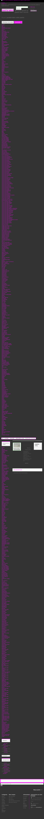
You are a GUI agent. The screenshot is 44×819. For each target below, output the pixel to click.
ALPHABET (4, 81)
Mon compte (12, 794)
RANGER (3, 382)
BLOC (3, 30)
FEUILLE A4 (4, 130)
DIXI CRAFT (4, 301)
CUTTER (3, 534)
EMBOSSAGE (4, 41)
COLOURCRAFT (4, 284)
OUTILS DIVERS (4, 535)
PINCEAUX (4, 123)
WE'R (3, 428)
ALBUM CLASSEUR (5, 110)
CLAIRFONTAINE (5, 279)
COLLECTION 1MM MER (6, 216)
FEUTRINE (3, 82)
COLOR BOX (4, 283)
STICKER (3, 74)
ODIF (2, 366)
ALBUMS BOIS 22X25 (5, 234)
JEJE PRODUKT (4, 330)
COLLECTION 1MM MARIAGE (7, 220)
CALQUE (3, 133)
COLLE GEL (4, 98)
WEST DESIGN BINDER (6, 431)
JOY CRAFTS (4, 331)
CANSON (3, 268)
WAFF (3, 426)
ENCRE (3, 46)
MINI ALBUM (4, 35)
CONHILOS (4, 286)
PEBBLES (3, 376)
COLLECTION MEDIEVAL (6, 194)
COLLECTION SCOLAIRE (6, 170)
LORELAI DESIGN (5, 347)
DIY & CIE (3, 302)
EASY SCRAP (4, 307)
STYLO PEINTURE (5, 118)
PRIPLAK (3, 29)
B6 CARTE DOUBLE (5, 138)
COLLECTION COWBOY (6, 198)
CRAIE (3, 120)
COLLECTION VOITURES (6, 174)
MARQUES (5, 740)
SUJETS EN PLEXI (5, 223)
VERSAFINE (4, 424)
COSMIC (3, 288)
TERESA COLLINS (5, 411)
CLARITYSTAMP (4, 280)
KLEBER (3, 336)
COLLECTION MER (5, 649)
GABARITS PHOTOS (5, 235)
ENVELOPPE (4, 142)
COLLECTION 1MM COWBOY (7, 222)
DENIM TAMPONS (5, 297)
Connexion (3, 2)
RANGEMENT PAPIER (5, 114)
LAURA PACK (4, 340)
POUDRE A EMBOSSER (6, 77)
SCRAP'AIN (4, 390)
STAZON (3, 403)
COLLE (3, 97)
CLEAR (3, 483)
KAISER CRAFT (4, 333)
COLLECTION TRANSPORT (6, 175)
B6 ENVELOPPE (4, 574)
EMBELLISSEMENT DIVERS (7, 84)
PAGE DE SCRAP (5, 369)
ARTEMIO (3, 255)
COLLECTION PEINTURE (6, 181)
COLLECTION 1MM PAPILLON (7, 205)
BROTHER (3, 266)
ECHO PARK (4, 308)
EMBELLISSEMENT (5, 67)
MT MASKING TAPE (5, 362)
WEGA (3, 430)
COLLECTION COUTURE (6, 197)
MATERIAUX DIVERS (5, 127)
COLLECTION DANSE (5, 160)
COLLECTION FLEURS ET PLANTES (8, 195)
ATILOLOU (3, 258)
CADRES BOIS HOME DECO (7, 225)
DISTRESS (4, 300)
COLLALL (3, 282)
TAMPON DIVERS (5, 486)
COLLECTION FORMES (6, 163)
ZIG (2, 433)
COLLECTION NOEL (5, 168)
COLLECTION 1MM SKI (6, 204)
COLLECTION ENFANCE (6, 161)
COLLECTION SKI (5, 176)
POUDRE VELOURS (5, 76)
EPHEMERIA (4, 310)
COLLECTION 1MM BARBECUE (7, 215)
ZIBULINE (3, 432)
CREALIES (3, 293)
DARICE (3, 295)
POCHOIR (3, 488)
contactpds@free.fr (39, 807)
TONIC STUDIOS (5, 417)
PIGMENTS (4, 51)
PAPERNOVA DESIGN (5, 373)
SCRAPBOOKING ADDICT (6, 393)
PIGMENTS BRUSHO (5, 54)
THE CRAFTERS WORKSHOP (7, 413)
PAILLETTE (4, 75)
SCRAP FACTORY (5, 389)
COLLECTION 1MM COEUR (6, 213)
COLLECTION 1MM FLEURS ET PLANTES (9, 209)
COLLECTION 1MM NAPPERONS (7, 210)
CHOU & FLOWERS (5, 277)
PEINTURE (4, 52)
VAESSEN (3, 422)
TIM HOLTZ (4, 414)
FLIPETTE (3, 92)
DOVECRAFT (4, 306)
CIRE (2, 95)
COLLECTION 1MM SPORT (6, 221)
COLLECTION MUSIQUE (6, 167)
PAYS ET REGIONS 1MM (6, 201)
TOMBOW (3, 416)
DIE (2, 40)
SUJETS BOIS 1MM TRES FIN (7, 199)
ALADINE (3, 249)
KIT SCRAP (4, 126)
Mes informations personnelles (14, 800)
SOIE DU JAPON (5, 134)
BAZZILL (3, 260)
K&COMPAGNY (4, 332)
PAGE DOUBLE (4, 34)
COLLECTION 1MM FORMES (7, 203)
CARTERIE (4, 129)
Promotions (25, 796)
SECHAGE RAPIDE (5, 47)
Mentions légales (6, 764)
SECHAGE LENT (5, 48)
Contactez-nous (4, 3)
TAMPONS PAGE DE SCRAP (7, 243)
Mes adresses (11, 799)
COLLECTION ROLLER (6, 171)
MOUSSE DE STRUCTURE (6, 94)
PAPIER (3, 447)
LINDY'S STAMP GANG (6, 346)
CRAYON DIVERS (5, 121)
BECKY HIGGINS (5, 262)
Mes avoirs (11, 797)
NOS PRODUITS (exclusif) (4, 810)
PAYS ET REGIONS (5, 155)
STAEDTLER (4, 401)
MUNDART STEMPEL (5, 363)
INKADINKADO (4, 328)
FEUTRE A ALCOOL (5, 122)
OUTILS (3, 529)
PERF (3, 43)
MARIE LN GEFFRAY (5, 351)
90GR (3, 131)
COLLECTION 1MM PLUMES (7, 207)
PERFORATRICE (5, 42)
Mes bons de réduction (13, 802)
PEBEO (3, 377)
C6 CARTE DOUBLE (5, 137)
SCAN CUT (4, 386)
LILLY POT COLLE (5, 345)
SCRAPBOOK (4, 125)
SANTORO (3, 385)
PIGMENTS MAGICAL (5, 55)
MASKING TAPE (4, 80)
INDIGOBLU (4, 326)
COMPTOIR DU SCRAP (6, 285)
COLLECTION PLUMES (6, 184)
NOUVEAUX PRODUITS (6, 245)
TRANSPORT (4, 113)
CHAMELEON (4, 276)
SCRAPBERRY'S (5, 391)
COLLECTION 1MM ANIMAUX (7, 202)
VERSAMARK (4, 425)
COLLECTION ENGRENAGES (7, 157)
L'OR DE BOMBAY (5, 338)
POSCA (3, 380)
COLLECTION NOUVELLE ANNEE (7, 177)
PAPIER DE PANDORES (6, 374)
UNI (2, 26)
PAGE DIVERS (4, 36)
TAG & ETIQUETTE (5, 72)
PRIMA (3, 381)
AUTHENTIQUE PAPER (6, 259)
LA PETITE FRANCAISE (6, 339)
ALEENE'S (3, 250)
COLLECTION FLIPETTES (6, 162)
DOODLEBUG (4, 304)
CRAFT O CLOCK (5, 290)
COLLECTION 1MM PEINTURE (7, 206)
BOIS (3, 59)
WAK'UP (3, 427)
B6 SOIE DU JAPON (5, 140)
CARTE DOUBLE (5, 136)
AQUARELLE (4, 56)
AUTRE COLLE (4, 101)
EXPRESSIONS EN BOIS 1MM (7, 200)
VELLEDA (3, 423)
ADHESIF (3, 124)
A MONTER (4, 484)
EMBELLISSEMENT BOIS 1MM (7, 79)
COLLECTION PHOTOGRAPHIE (7, 183)
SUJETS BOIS (4, 151)
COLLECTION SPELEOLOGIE (7, 173)
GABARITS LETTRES (5, 236)
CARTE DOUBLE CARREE (6, 141)
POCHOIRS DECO (5, 238)
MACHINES (4, 530)
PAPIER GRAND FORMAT (6, 28)
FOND (3, 485)
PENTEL (3, 378)
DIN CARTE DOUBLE (5, 139)
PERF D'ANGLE (4, 45)
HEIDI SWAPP (4, 325)
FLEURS (3, 68)
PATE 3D (3, 90)
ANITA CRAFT (4, 254)
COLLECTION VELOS (5, 172)
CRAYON (3, 116)
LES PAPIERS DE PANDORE (7, 344)
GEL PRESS (4, 320)
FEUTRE (3, 117)
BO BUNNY (4, 264)
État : (24, 449)
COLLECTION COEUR (5, 644)
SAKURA (3, 384)
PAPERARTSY (4, 371)
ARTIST (3, 256)
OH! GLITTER (4, 367)
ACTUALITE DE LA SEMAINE (7, 244)
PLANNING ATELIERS (5, 434)
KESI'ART (3, 335)
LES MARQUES (4, 246)
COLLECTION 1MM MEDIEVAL (7, 218)
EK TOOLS (4, 309)
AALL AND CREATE (5, 247)
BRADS (3, 70)
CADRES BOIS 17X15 (5, 226)
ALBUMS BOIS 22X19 (5, 724)
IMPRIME (3, 27)
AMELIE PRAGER (5, 252)
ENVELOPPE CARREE (6, 578)
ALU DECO (4, 251)
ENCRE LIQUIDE (5, 49)
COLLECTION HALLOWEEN (6, 164)
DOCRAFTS (4, 303)
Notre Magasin (6, 769)
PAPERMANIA (4, 372)
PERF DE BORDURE (5, 44)
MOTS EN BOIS (4, 152)
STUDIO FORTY (4, 404)
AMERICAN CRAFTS (5, 253)
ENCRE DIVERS (4, 50)
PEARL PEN (4, 375)
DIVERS (3, 96)
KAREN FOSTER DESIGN (6, 334)
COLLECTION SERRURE (6, 196)
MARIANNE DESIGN (5, 350)
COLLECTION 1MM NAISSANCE (7, 212)
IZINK (3, 329)
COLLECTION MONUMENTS (7, 166)
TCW (2, 410)
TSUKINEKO (4, 419)
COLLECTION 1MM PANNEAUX (7, 217)
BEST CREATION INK (5, 263)
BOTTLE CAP (4, 265)
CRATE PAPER (4, 292)
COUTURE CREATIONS (6, 289)
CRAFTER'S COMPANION (6, 291)
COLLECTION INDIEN (5, 165)
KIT (2, 579)
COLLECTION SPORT (5, 180)
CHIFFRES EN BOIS (5, 153)
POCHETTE (4, 31)
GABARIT (3, 487)
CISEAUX (3, 533)
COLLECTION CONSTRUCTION (7, 159)
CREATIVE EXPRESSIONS (6, 294)
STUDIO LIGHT (4, 405)
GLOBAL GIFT (4, 321)
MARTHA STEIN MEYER (6, 352)
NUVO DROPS (4, 91)
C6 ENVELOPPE (4, 143)
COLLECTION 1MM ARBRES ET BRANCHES (9, 208)
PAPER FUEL (4, 370)
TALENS (3, 409)
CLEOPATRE (4, 281)
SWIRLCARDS (4, 407)
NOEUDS (3, 88)
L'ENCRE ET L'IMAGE (5, 337)
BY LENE (3, 267)
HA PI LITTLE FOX (5, 324)
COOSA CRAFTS (5, 287)
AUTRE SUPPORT (5, 37)
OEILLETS (3, 83)
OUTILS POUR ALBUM (6, 242)
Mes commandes (12, 796)
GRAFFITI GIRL (4, 322)
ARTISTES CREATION (5, 257)
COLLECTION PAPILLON (6, 178)
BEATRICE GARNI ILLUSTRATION (8, 261)
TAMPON (3, 58)
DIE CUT (3, 241)
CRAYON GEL (4, 119)
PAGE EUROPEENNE (5, 32)
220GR (3, 132)
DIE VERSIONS (4, 299)
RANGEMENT (4, 109)
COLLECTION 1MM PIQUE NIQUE (7, 214)
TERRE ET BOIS (5, 412)
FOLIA (3, 319)
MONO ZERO (4, 361)
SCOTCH (3, 388)
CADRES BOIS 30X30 (5, 717)
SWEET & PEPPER (5, 406)
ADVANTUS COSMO (5, 248)
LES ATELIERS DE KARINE (6, 343)
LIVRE (3, 128)
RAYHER (3, 383)
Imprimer (26, 463)
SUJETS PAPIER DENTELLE (7, 240)
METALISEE (4, 135)
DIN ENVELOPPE (5, 575)
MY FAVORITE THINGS (6, 364)
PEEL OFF (3, 87)
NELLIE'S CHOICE (5, 365)
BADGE (3, 71)
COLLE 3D (3, 99)
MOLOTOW (4, 360)
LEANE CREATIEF (5, 342)
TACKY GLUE (4, 408)
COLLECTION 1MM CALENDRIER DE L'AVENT (10, 219)
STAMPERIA (4, 402)
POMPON (3, 93)
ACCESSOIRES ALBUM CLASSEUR (8, 111)
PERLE (3, 85)
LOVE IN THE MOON (5, 348)
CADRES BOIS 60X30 (5, 718)
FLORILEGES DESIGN (6, 318)
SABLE (3, 89)
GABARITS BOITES (5, 237)
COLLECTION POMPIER (6, 179)
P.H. (2, 368)
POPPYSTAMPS (4, 379)
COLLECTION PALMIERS (6, 169)
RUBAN (3, 69)
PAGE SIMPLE (4, 33)
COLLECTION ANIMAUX (6, 158)
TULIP (3, 420)
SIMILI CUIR (4, 38)
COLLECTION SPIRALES (6, 193)
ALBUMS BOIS (4, 719)
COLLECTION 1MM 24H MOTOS (7, 211)
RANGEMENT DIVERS (6, 115)
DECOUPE (3, 39)
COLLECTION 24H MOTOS (6, 185)
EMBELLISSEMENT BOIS (6, 78)
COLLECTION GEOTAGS (6, 156)
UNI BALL (3, 421)
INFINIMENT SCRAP (5, 327)
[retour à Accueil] (2, 438)
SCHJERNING (4, 387)
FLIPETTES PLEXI (5, 224)
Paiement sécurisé (7, 770)
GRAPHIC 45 (4, 323)
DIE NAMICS (4, 298)
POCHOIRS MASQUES (6, 239)
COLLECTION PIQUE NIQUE (7, 182)
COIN (3, 73)
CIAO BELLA (4, 278)
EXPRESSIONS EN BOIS (6, 154)
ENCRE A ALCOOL (5, 53)
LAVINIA (3, 341)
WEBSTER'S (4, 429)
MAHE (3, 349)
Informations (6, 759)
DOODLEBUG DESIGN (6, 305)
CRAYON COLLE (4, 100)
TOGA (3, 415)
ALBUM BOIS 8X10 (5, 112)
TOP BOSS (4, 418)
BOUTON (3, 86)
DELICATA (3, 296)
